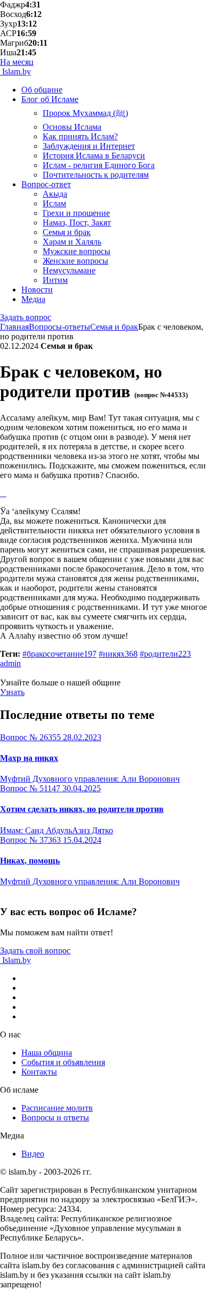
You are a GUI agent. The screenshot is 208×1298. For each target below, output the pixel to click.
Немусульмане (69, 270)
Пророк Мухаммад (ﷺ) (85, 113)
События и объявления (63, 1062)
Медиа (33, 299)
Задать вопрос (25, 317)
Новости (37, 289)
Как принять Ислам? (80, 136)
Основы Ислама (72, 126)
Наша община (46, 1052)
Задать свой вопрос (35, 950)
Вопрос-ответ (46, 184)
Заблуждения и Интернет (89, 145)
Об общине (41, 89)
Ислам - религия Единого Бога (99, 165)
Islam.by (15, 71)
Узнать (12, 692)
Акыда (55, 193)
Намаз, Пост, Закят (77, 222)
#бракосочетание (59, 653)
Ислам (54, 203)
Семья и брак (67, 232)
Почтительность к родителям (96, 174)
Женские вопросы (75, 260)
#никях (118, 653)
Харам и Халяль (72, 241)
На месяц (17, 61)
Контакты (39, 1071)
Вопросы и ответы (55, 1117)
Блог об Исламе (49, 99)
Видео (32, 1153)
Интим (55, 279)
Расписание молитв (57, 1107)
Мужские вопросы (76, 251)
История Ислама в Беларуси (94, 155)
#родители (165, 653)
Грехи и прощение (76, 212)
